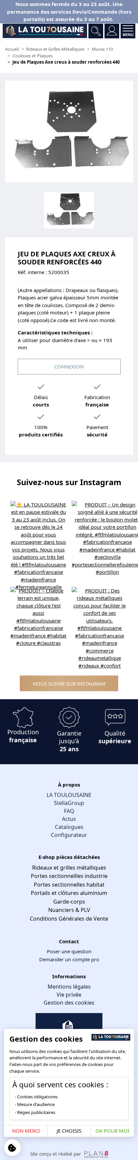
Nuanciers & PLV (69, 910)
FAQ (69, 811)
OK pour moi (112, 1130)
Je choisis (69, 1130)
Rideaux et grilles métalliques (69, 867)
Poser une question (69, 951)
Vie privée (69, 994)
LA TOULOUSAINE (69, 795)
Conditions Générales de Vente (69, 918)
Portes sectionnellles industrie (69, 876)
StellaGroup (69, 803)
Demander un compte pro (69, 959)
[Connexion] (112, 31)
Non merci (26, 1130)
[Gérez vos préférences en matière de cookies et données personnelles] (12, 1147)
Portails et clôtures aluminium (69, 893)
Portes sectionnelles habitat (69, 884)
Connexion (69, 366)
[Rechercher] (95, 31)
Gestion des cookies (69, 1002)
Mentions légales (69, 986)
